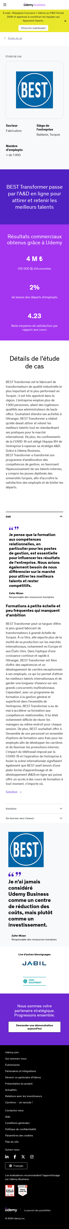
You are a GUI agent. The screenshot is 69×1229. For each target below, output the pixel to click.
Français (18, 1165)
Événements (12, 1064)
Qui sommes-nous (15, 1058)
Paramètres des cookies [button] (19, 1135)
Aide (7, 1116)
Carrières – (18, 1102)
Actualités (11, 1089)
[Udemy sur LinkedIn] (7, 1157)
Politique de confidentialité (20, 1129)
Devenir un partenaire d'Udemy (23, 1077)
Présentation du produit (19, 1083)
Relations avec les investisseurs (23, 1096)
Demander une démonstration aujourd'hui (34, 1027)
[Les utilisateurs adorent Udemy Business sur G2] (24, 1195)
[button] (5, 5)
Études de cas (15, 38)
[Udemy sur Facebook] (15, 1157)
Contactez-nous (14, 1110)
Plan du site (12, 1141)
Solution (12, 792)
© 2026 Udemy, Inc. (15, 1218)
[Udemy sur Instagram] (32, 1157)
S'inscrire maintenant (33, 28)
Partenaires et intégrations (20, 1071)
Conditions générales (17, 1122)
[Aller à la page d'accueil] (28, 1211)
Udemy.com (12, 1052)
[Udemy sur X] (23, 1157)
